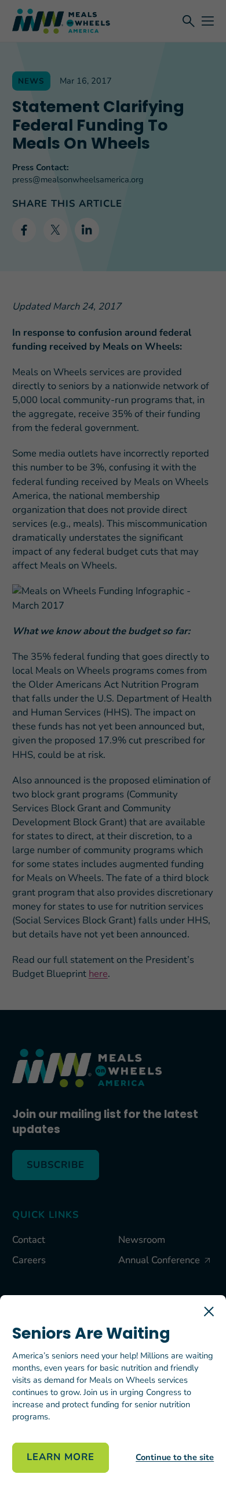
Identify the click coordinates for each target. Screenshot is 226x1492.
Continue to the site (175, 1457)
